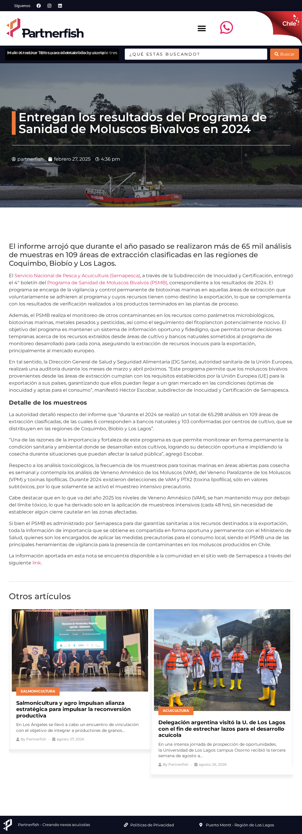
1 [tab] (129, 785)
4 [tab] (155, 785)
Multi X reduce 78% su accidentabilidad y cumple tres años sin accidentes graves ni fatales (100, 52)
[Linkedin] (60, 5)
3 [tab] (147, 785)
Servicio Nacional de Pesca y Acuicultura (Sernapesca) (77, 275)
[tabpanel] (80, 677)
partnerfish (36, 739)
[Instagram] (49, 5)
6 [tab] (173, 785)
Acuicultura (176, 710)
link (36, 563)
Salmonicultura (38, 691)
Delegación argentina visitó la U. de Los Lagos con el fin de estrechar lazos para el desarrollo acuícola (221, 728)
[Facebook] (39, 5)
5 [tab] (164, 785)
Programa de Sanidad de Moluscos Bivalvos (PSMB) (107, 282)
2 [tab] (138, 785)
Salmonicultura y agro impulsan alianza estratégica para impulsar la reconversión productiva (73, 709)
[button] (202, 28)
